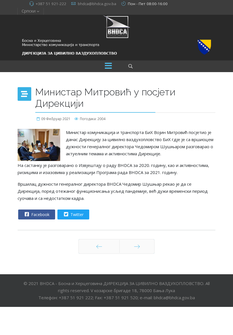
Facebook (39, 214)
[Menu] (108, 66)
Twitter (76, 214)
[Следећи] (137, 246)
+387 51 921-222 (51, 3)
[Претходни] (99, 246)
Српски (29, 11)
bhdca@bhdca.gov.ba (97, 3)
